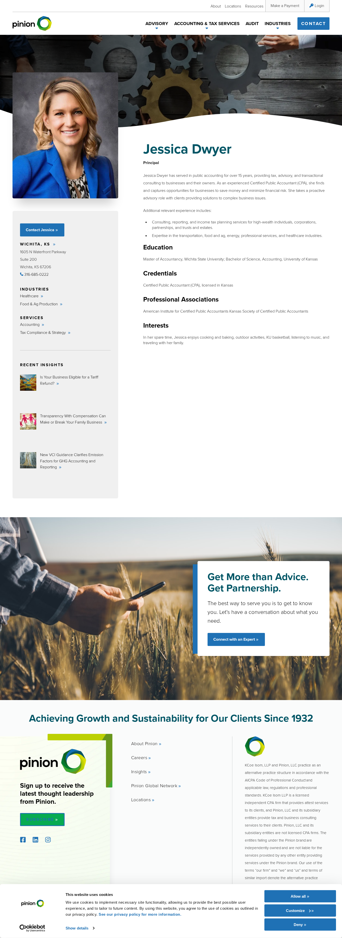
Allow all (298, 896)
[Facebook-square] (23, 840)
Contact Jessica (40, 230)
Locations (233, 6)
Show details (77, 928)
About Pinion (144, 743)
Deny (298, 924)
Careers (139, 757)
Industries (278, 23)
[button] (156, 29)
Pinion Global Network (154, 785)
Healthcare (30, 296)
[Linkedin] (35, 840)
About (216, 6)
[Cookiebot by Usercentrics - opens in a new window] (32, 928)
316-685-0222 (36, 274)
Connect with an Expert (234, 639)
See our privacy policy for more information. (140, 914)
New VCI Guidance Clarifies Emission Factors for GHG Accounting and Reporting (71, 461)
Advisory (156, 23)
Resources (254, 6)
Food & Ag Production (39, 304)
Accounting (30, 324)
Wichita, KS (36, 244)
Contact (313, 23)
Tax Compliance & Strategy (43, 332)
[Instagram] (48, 840)
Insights (139, 771)
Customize (295, 910)
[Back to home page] (32, 23)
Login (319, 5)
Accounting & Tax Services (207, 23)
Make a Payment (285, 5)
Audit (252, 23)
